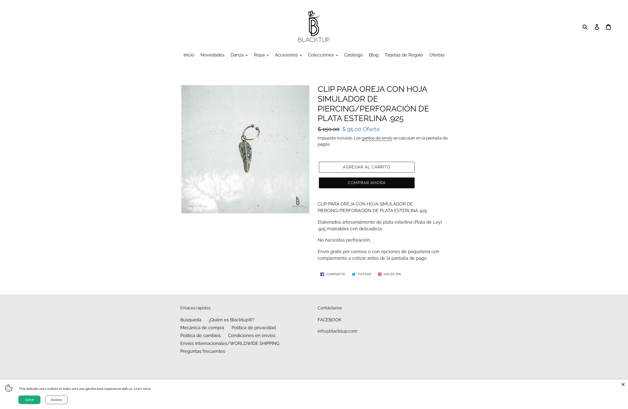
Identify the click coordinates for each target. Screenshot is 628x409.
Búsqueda (190, 319)
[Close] (623, 384)
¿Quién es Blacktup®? (231, 319)
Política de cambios (200, 335)
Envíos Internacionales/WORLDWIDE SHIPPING (229, 343)
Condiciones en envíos (251, 335)
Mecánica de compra (202, 327)
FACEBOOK (329, 319)
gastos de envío (377, 138)
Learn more (142, 388)
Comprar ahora (367, 182)
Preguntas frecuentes (202, 351)
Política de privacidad (254, 327)
